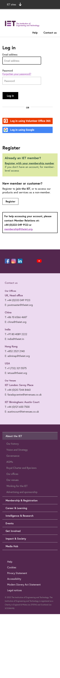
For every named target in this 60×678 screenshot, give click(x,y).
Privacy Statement (17, 573)
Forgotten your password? (16, 74)
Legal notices (14, 590)
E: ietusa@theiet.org (16, 373)
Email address (9, 54)
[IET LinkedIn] (20, 261)
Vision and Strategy (17, 449)
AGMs (9, 461)
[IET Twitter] (32, 261)
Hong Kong (11, 346)
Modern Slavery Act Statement (24, 584)
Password (7, 70)
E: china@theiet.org (15, 322)
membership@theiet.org (18, 229)
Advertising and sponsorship (21, 492)
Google (18, 130)
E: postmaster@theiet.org (19, 304)
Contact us (50, 32)
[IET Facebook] (7, 261)
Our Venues (10, 380)
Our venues (12, 480)
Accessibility (14, 578)
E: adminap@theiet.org (17, 356)
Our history (12, 443)
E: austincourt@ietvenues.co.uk (22, 411)
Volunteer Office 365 (26, 121)
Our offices (12, 473)
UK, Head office (14, 295)
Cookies (11, 567)
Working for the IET (17, 486)
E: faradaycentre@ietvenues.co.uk (23, 394)
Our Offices (10, 290)
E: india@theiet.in (14, 339)
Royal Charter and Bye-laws (21, 467)
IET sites (11, 4)
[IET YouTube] (39, 261)
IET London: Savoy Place (19, 385)
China (8, 312)
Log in (10, 95)
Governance (12, 455)
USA (7, 363)
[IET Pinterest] (26, 261)
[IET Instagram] (13, 261)
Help (35, 32)
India (8, 329)
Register (10, 201)
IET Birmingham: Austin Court (22, 402)
